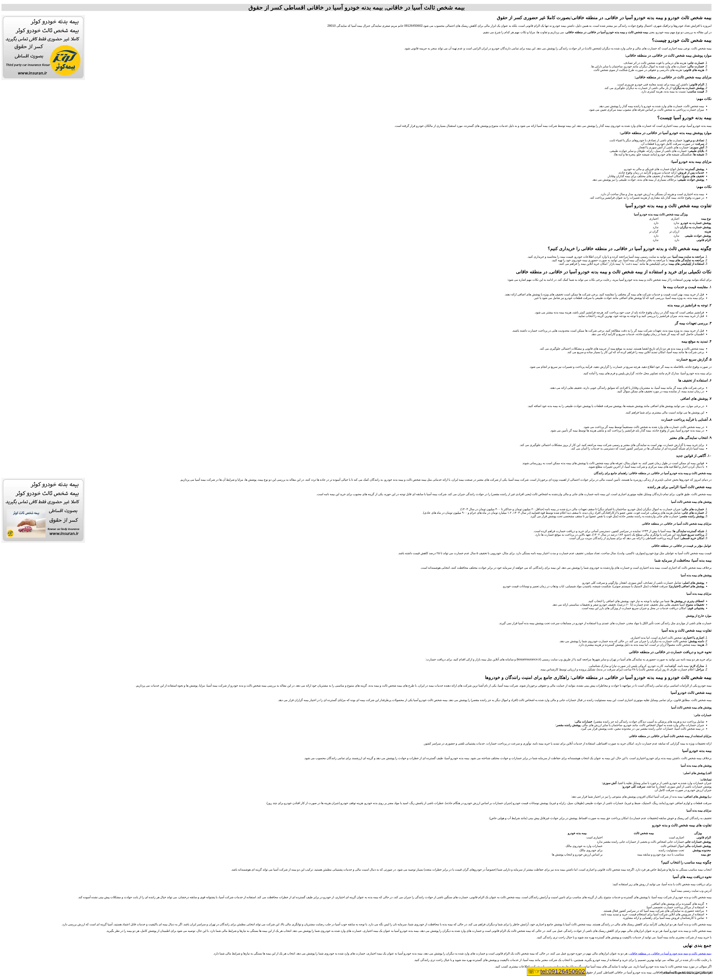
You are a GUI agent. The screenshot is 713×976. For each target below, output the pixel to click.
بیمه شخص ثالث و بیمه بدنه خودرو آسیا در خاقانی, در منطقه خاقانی (670, 953)
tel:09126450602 (562, 971)
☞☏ (556, 971)
